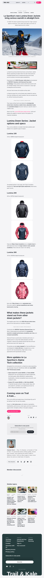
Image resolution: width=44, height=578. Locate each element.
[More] (28, 2)
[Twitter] (21, 461)
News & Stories (13, 12)
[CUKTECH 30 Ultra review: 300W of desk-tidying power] (32, 519)
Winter (32, 12)
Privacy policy (10, 551)
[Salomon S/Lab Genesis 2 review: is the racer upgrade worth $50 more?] (32, 497)
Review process (10, 549)
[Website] (18, 461)
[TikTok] (24, 461)
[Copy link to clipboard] (36, 417)
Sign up (38, 2)
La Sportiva (26, 12)
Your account (21, 545)
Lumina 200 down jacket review (22, 111)
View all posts (11, 461)
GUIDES (23, 2)
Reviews (20, 12)
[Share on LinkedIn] (34, 417)
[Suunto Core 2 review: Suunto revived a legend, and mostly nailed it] (22, 497)
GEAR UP (18, 2)
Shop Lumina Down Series (13, 411)
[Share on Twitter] (29, 417)
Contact (8, 543)
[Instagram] (31, 461)
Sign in (19, 543)
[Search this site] (35, 2)
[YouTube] (27, 461)
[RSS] (13, 566)
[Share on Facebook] (31, 417)
